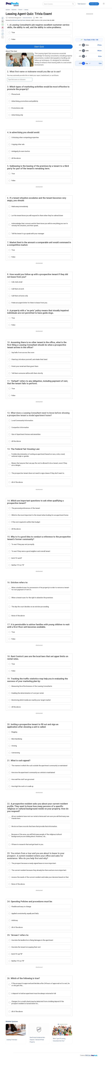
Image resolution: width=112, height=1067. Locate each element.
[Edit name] (90, 63)
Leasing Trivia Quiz (12, 1039)
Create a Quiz (94, 4)
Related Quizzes (12, 1021)
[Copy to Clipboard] (3, 34)
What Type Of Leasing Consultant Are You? (59, 1040)
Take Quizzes (81, 4)
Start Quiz (39, 46)
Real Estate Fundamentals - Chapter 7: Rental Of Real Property (37, 1040)
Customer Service (27, 17)
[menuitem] (81, 4)
